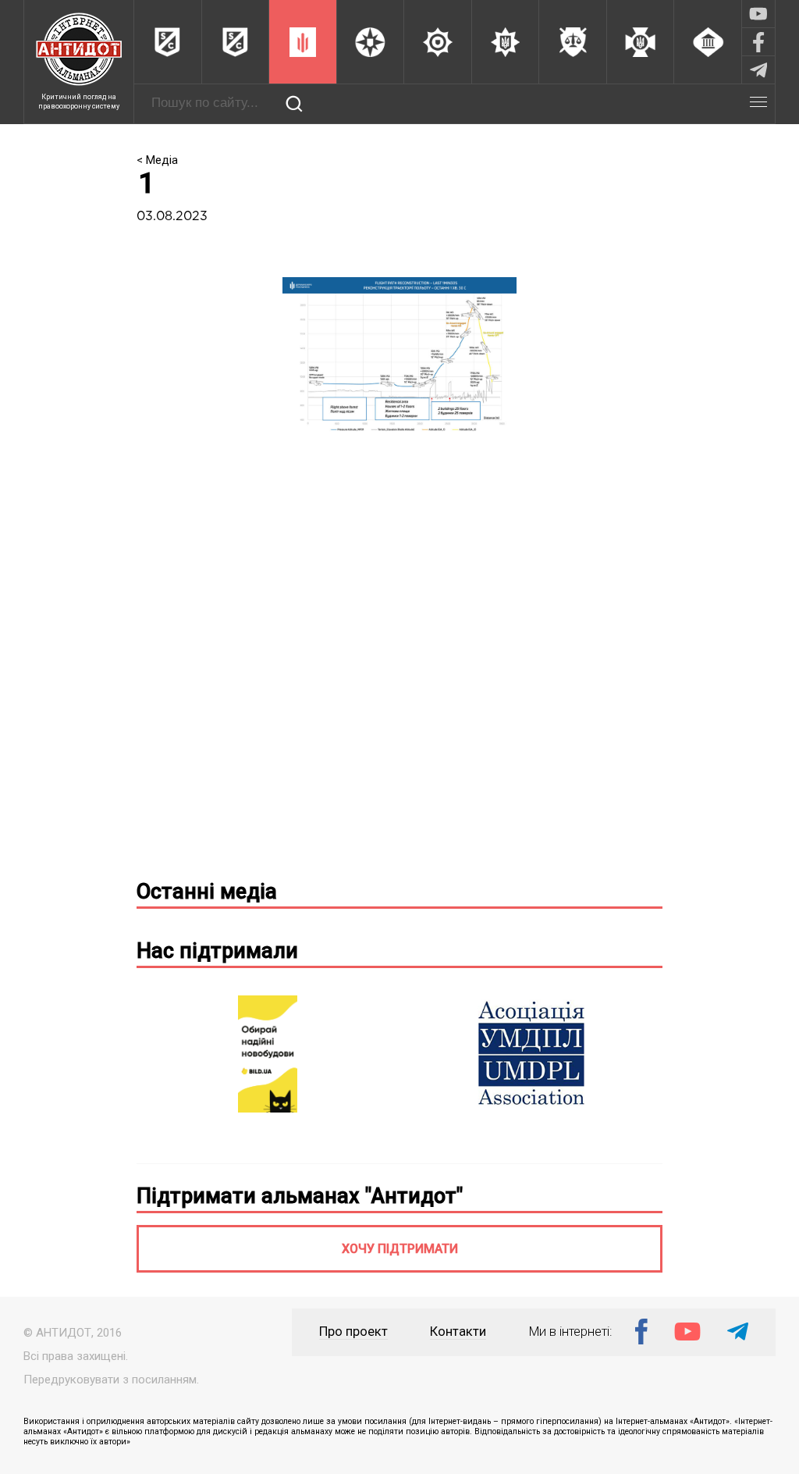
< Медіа (157, 160)
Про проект (353, 1331)
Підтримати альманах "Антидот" (300, 1196)
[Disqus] (400, 664)
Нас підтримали (217, 950)
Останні (207, 891)
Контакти (458, 1331)
